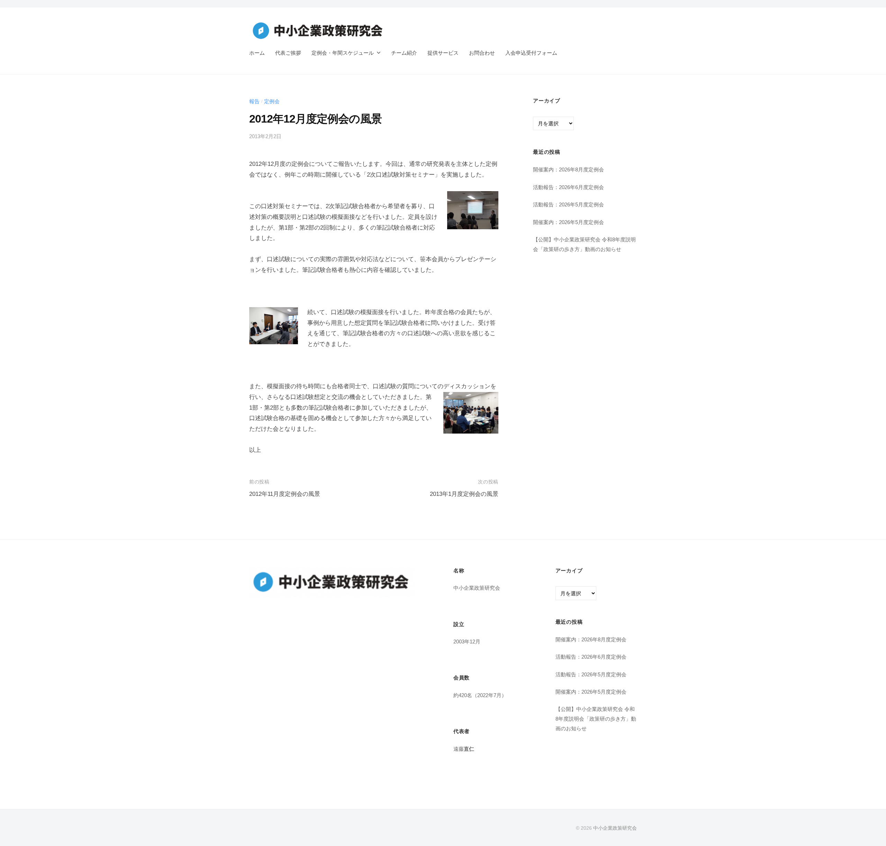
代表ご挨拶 (288, 53)
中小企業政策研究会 (615, 828)
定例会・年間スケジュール (342, 53)
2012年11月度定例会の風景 (284, 494)
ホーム (257, 53)
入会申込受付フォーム (531, 53)
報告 (254, 101)
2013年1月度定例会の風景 (464, 494)
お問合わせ (482, 53)
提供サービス (443, 53)
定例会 (272, 101)
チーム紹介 (404, 53)
